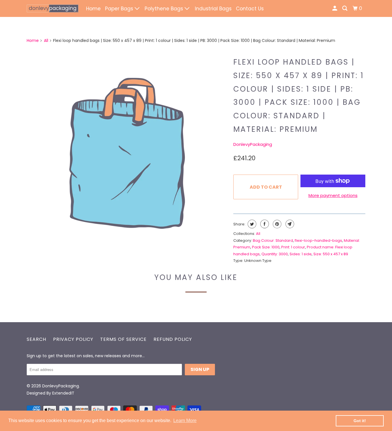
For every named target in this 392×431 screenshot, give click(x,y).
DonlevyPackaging (252, 144)
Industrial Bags (213, 8)
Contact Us (250, 8)
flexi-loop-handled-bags (318, 240)
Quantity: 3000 (274, 254)
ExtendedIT (63, 393)
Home (93, 8)
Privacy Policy (73, 339)
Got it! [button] (360, 420)
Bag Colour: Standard (273, 240)
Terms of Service (123, 339)
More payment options (333, 195)
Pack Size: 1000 (266, 247)
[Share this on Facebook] (264, 224)
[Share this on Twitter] (251, 224)
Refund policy (173, 339)
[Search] (345, 8)
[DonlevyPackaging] (52, 8)
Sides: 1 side (301, 254)
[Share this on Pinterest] (276, 224)
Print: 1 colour (293, 247)
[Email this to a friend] (289, 224)
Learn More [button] (185, 420)
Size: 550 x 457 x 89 (330, 254)
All (46, 40)
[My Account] (335, 8)
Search (36, 339)
